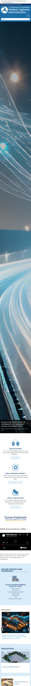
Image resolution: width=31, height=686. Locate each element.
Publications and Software (15, 598)
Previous (2, 629)
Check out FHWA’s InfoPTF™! (11, 667)
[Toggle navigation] (28, 15)
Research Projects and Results (16, 592)
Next (29, 629)
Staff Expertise (15, 593)
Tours (15, 597)
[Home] (15, 10)
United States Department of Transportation (12, 4)
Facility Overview (15, 588)
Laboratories (15, 590)
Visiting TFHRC (15, 595)
